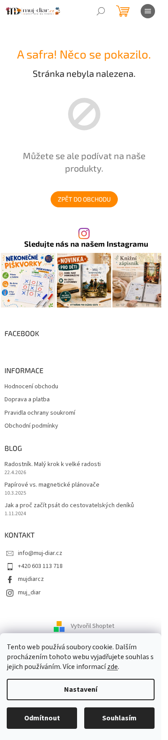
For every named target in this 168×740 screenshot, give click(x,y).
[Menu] (148, 11)
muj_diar (29, 592)
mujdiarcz (31, 579)
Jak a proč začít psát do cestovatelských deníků (69, 505)
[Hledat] (101, 11)
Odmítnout (42, 718)
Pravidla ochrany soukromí (39, 413)
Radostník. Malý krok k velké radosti (52, 464)
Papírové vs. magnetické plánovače (51, 485)
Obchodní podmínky (31, 426)
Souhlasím (119, 718)
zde (112, 667)
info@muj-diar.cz (40, 553)
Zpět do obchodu (84, 199)
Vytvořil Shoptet (92, 626)
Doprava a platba (27, 399)
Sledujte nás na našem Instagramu (86, 244)
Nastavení (80, 689)
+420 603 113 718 (40, 566)
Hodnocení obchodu (31, 387)
